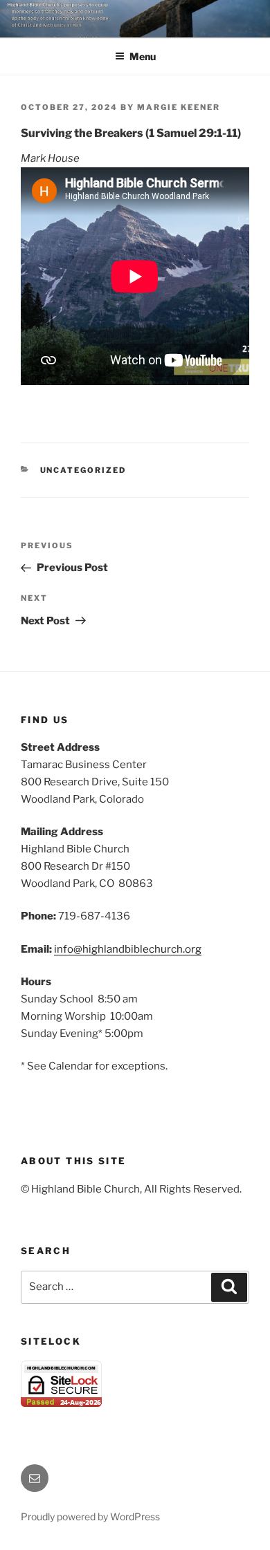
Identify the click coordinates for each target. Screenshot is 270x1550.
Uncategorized (83, 470)
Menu (142, 56)
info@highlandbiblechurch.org (127, 949)
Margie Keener (178, 107)
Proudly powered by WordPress (90, 1516)
